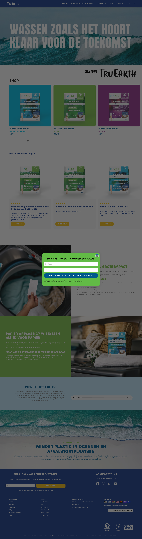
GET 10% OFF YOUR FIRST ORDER (71, 276)
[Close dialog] (97, 255)
